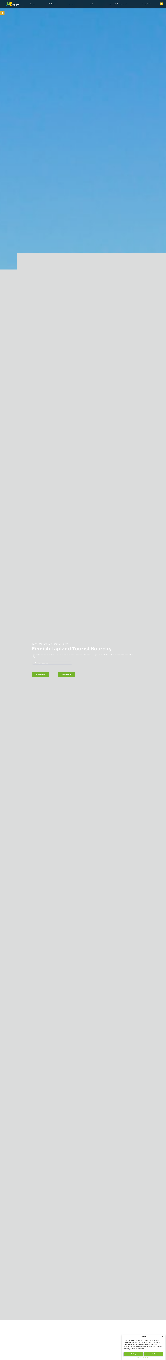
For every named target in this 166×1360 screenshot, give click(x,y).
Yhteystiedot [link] (146, 4)
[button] (162, 1337)
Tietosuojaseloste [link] (142, 1358)
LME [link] (91, 4)
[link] (2, 13)
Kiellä (153, 1354)
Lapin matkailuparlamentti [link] (117, 4)
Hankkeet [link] (52, 4)
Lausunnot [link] (72, 4)
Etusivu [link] (32, 4)
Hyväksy (133, 1354)
